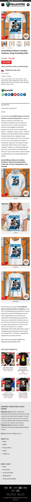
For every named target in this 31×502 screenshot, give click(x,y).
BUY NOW (6, 62)
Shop (4, 466)
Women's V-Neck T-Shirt (7, 84)
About (4, 441)
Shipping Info (7, 475)
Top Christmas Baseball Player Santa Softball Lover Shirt (23, 370)
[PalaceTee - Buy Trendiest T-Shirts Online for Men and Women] (15, 5)
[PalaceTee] (7, 90)
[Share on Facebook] (6, 94)
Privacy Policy (7, 447)
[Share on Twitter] (9, 94)
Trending (10, 48)
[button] (2, 4)
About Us (13, 493)
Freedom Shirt (4, 80)
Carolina (26, 134)
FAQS (4, 450)
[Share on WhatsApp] (2, 94)
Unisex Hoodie (15, 82)
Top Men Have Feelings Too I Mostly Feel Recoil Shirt (8, 394)
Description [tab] (5, 105)
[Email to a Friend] (12, 94)
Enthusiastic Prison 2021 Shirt (10, 329)
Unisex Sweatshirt (24, 82)
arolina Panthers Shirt (9, 79)
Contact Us (6, 453)
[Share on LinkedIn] (21, 94)
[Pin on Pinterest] (15, 94)
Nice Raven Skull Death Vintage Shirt (8, 368)
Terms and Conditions (9, 479)
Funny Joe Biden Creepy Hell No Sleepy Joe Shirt (23, 394)
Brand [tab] (3, 112)
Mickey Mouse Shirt (6, 82)
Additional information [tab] (9, 108)
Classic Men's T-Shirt (21, 79)
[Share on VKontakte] (18, 94)
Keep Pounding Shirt (14, 80)
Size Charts (6, 469)
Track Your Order (8, 472)
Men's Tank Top (24, 80)
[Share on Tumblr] (24, 94)
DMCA (5, 444)
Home (3, 48)
